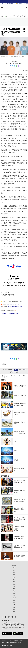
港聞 (21, 16)
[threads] (9, 617)
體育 (14, 602)
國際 (14, 574)
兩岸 (25, 16)
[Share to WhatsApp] (16, 66)
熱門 (17, 16)
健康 (14, 593)
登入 (16, 369)
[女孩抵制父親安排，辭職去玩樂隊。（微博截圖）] (14, 46)
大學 (2, 376)
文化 (14, 595)
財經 (14, 577)
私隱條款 (22, 640)
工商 (14, 611)
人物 (14, 588)
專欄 (14, 581)
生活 (14, 591)
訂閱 (25, 369)
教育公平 (13, 375)
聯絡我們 (10, 640)
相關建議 (4, 640)
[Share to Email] (18, 66)
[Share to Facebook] (10, 66)
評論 (14, 586)
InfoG (14, 579)
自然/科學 (14, 598)
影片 (14, 567)
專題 (14, 584)
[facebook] (6, 617)
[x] (12, 617)
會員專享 (8, 16)
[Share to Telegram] (14, 66)
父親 (19, 375)
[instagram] (3, 617)
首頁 (2, 16)
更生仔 (7, 375)
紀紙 (14, 600)
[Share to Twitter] (12, 66)
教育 (14, 604)
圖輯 (14, 609)
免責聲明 (16, 640)
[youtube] (15, 617)
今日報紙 (14, 565)
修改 (7, 376)
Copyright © (4, 642)
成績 (24, 375)
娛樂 (14, 607)
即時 (13, 16)
